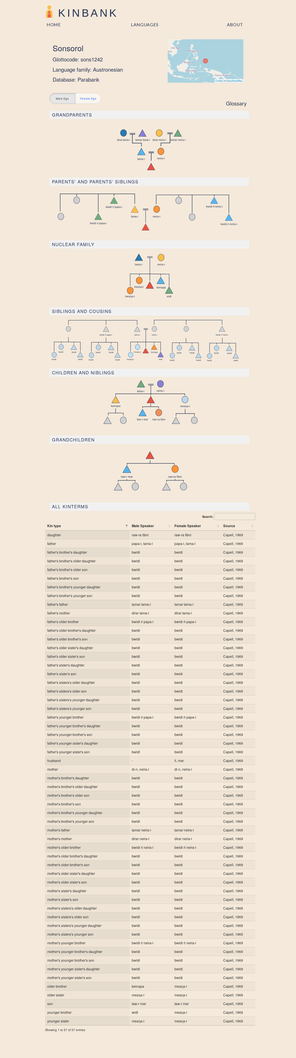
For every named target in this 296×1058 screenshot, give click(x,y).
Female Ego (88, 98)
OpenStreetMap (234, 80)
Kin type (54, 525)
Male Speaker (143, 525)
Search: (207, 516)
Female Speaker (187, 525)
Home (54, 24)
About (235, 24)
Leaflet (219, 80)
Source (229, 525)
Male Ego (62, 98)
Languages (145, 24)
